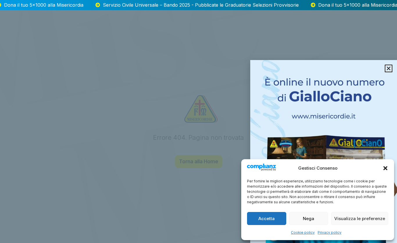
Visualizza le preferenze (359, 218)
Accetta (266, 218)
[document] (198, 121)
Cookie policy (303, 232)
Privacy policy (329, 232)
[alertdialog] (198, 5)
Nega (308, 218)
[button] (385, 168)
